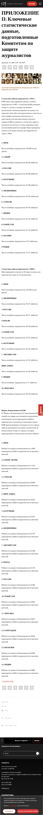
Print (6, 710)
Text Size (7, 718)
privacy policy (13, 806)
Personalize (9, 811)
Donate (36, 741)
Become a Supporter (21, 740)
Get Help (32, 4)
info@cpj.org (5, 788)
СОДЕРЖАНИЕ (8, 681)
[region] (21, 805)
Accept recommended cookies (28, 811)
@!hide (4, 706)
